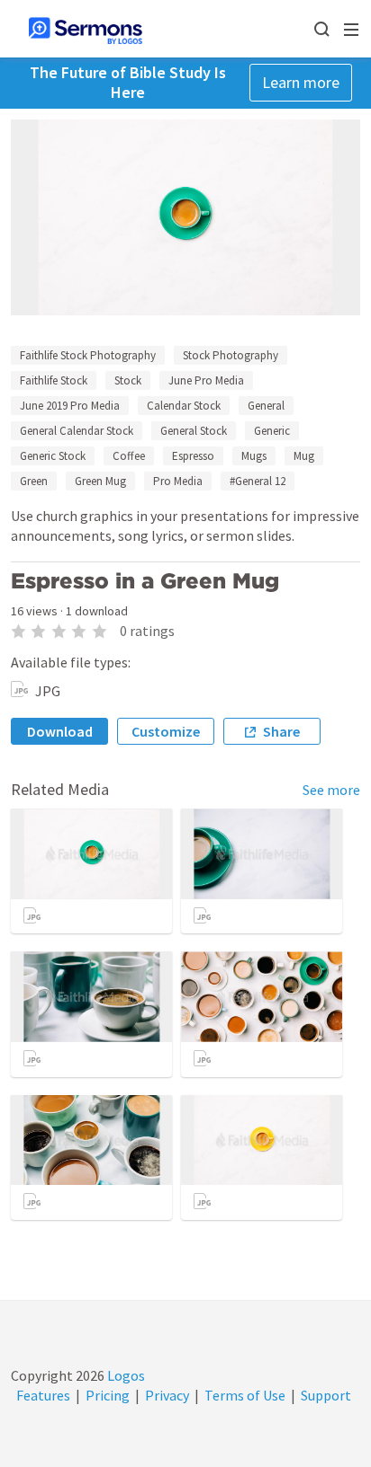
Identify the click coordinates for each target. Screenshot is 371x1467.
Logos (124, 1375)
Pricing (108, 1395)
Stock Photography (230, 355)
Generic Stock (53, 456)
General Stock (193, 430)
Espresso (193, 456)
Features (43, 1395)
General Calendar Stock (76, 430)
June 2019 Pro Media (70, 405)
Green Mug (100, 481)
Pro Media (178, 481)
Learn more (300, 82)
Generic (272, 430)
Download (60, 731)
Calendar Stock (184, 405)
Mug (304, 456)
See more (331, 790)
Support (326, 1395)
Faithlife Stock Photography (88, 355)
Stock (127, 380)
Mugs (254, 456)
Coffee (129, 456)
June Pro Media (206, 380)
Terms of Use (244, 1395)
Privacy (167, 1395)
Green (34, 481)
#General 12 (257, 481)
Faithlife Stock (53, 380)
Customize (165, 731)
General (266, 405)
